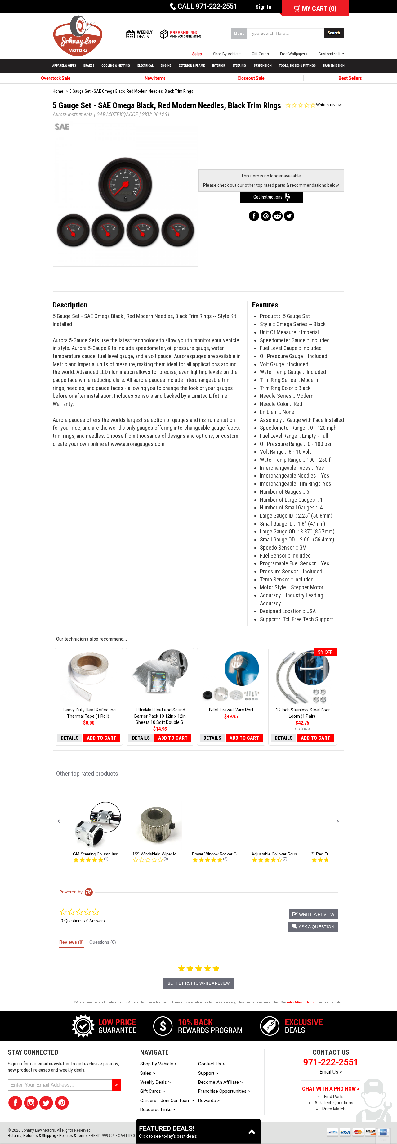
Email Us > (330, 1072)
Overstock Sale (55, 78)
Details (69, 738)
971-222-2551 (331, 1062)
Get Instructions (269, 197)
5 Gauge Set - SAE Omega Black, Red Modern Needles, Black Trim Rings (131, 91)
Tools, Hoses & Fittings (297, 66)
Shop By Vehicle (227, 54)
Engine (166, 66)
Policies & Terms (73, 1135)
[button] (59, 821)
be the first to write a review (199, 983)
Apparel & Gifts (64, 66)
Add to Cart (101, 738)
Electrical (145, 66)
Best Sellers (350, 78)
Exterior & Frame (192, 66)
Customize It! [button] (330, 54)
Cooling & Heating (115, 66)
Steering (239, 66)
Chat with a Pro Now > (330, 1089)
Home (58, 91)
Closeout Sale (251, 78)
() (319, 8)
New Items (155, 78)
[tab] (71, 944)
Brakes (88, 66)
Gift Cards (260, 54)
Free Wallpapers (293, 54)
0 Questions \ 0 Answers (83, 920)
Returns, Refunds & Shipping (32, 1135)
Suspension (262, 66)
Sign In (263, 6)
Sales (197, 54)
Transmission (334, 66)
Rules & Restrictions (300, 1002)
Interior (218, 66)
